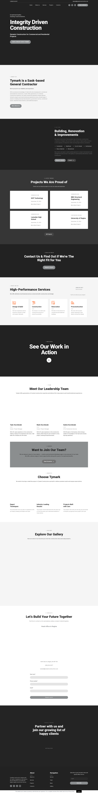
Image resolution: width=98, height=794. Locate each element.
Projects (51, 5)
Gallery (51, 786)
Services (44, 5)
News (51, 783)
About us (37, 5)
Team (51, 780)
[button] (69, 5)
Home (31, 5)
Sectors (51, 777)
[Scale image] (22, 552)
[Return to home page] (15, 5)
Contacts (58, 5)
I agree (78, 791)
